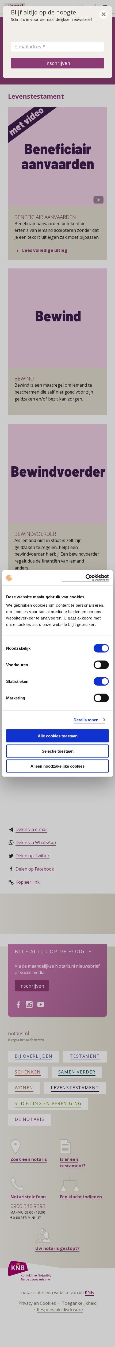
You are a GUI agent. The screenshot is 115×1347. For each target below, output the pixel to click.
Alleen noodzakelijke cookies (57, 766)
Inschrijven (57, 63)
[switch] (101, 665)
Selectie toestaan (58, 751)
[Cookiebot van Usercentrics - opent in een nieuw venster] (85, 578)
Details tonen (86, 719)
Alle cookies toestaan (58, 736)
